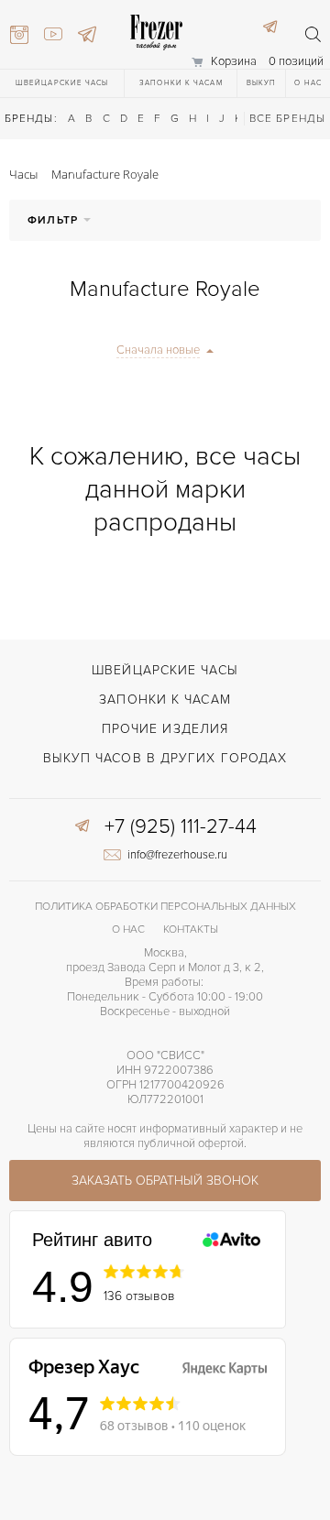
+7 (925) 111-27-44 (180, 827)
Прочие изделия (165, 729)
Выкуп (262, 83)
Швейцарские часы (62, 83)
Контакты (190, 929)
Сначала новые (158, 350)
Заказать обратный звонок (165, 1180)
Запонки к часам (181, 83)
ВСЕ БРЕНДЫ (287, 119)
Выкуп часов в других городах (165, 758)
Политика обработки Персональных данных (165, 906)
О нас (308, 83)
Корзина (234, 61)
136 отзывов (139, 1296)
